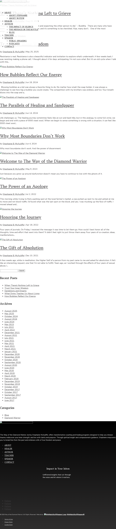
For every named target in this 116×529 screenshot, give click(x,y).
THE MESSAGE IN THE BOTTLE (23, 29)
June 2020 (9, 368)
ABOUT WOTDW (16, 18)
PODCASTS (14, 43)
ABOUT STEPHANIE (18, 15)
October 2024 (11, 316)
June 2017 (9, 400)
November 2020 (12, 357)
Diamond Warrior (13, 417)
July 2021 (9, 338)
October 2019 (11, 387)
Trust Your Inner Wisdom (16, 288)
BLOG (12, 32)
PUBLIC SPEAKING (18, 40)
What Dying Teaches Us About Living (22, 293)
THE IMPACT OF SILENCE (21, 26)
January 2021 (11, 351)
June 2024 (9, 321)
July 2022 (9, 327)
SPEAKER (9, 38)
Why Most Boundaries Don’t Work (32, 136)
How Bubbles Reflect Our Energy (31, 75)
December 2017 (12, 389)
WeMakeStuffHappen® (76, 515)
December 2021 (12, 332)
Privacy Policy (9, 522)
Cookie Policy (9, 524)
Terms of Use (9, 519)
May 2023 (9, 324)
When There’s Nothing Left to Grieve (22, 285)
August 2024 (11, 319)
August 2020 (11, 365)
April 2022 (10, 330)
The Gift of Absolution (21, 248)
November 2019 (12, 384)
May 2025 (9, 313)
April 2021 (10, 346)
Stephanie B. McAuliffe (13, 51)
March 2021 (10, 349)
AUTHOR (9, 23)
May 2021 (9, 343)
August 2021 (11, 335)
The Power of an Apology (24, 186)
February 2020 (12, 378)
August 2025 (11, 311)
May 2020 (9, 370)
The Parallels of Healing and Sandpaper (37, 105)
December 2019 (12, 381)
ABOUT (8, 12)
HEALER (8, 21)
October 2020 (11, 359)
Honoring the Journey (20, 217)
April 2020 (10, 373)
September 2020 (13, 362)
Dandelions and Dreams (16, 290)
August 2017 (11, 397)
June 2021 (9, 340)
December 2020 (12, 354)
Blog (7, 415)
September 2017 (13, 395)
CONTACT (9, 46)
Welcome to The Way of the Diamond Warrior (43, 161)
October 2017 (11, 392)
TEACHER (9, 35)
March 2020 (10, 376)
